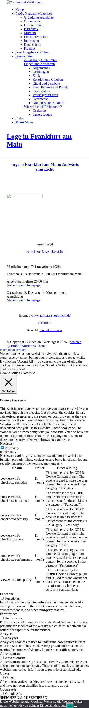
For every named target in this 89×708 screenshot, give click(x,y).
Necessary (12, 448)
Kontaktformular (51, 330)
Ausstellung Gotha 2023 (40, 60)
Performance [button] (8, 614)
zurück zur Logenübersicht (44, 251)
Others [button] (4, 673)
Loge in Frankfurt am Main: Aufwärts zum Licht (44, 166)
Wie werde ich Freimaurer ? (43, 106)
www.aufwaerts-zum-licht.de (50, 315)
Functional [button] (7, 594)
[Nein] (75, 706)
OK (70, 705)
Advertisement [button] (10, 653)
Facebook (44, 323)
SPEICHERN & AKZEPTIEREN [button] (23, 697)
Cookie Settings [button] (11, 373)
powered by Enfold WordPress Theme (44, 344)
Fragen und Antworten (39, 64)
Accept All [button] (30, 373)
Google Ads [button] (8, 689)
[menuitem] (48, 10)
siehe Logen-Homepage (24, 285)
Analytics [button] (6, 634)
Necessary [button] (7, 443)
